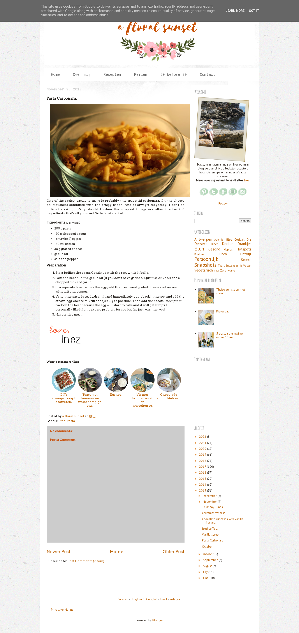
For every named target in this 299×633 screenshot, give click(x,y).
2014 (203, 485)
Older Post (174, 551)
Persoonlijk (206, 259)
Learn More (235, 10)
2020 (203, 449)
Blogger (157, 620)
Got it (254, 10)
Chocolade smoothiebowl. (168, 396)
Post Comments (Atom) (86, 561)
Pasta (71, 421)
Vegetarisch (203, 270)
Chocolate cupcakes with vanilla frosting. (222, 521)
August (208, 566)
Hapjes (228, 249)
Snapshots (205, 265)
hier (246, 180)
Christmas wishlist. (213, 513)
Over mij (81, 74)
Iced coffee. (210, 529)
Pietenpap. (223, 311)
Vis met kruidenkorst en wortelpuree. (142, 400)
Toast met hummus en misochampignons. (90, 400)
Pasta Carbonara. (213, 540)
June (206, 578)
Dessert (200, 243)
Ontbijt (245, 254)
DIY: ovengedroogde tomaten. (63, 398)
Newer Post (58, 551)
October (209, 554)
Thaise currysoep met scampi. (230, 291)
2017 (203, 467)
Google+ (152, 599)
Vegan (247, 266)
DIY (249, 240)
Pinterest (122, 599)
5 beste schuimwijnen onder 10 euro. (230, 335)
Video (217, 270)
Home (55, 74)
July (205, 572)
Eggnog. (116, 394)
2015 (203, 479)
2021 (203, 443)
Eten (62, 421)
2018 (203, 461)
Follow (222, 203)
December (210, 496)
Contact (207, 74)
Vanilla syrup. (210, 534)
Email (163, 599)
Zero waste (227, 270)
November (210, 502)
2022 (203, 437)
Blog (229, 240)
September (211, 560)
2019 (203, 455)
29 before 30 (173, 74)
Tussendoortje (234, 265)
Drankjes (244, 243)
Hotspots (243, 249)
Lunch (222, 254)
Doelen (227, 243)
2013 (203, 490)
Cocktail (239, 240)
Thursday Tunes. (212, 507)
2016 (203, 472)
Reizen (246, 259)
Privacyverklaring (62, 610)
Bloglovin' (137, 599)
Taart (221, 266)
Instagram (175, 599)
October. (207, 546)
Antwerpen (203, 239)
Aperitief (219, 239)
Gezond (214, 249)
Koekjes (199, 254)
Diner (214, 244)
